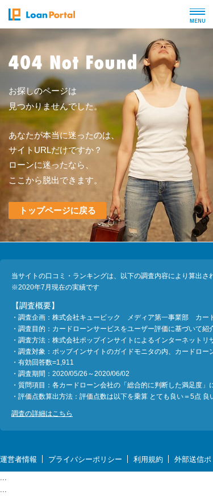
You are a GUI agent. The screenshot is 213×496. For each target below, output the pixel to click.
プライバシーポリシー (85, 459)
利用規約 (148, 459)
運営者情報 (18, 459)
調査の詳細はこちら (42, 414)
